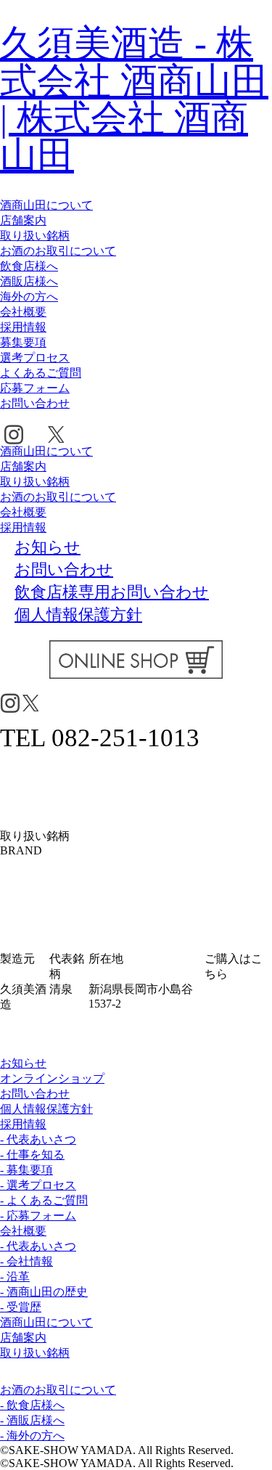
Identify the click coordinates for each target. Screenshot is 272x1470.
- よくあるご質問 (44, 1200)
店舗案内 (23, 220)
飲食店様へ (29, 266)
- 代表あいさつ (38, 1139)
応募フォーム (35, 388)
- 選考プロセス (38, 1185)
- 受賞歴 (20, 1307)
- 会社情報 (26, 1261)
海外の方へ (29, 296)
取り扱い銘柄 (35, 235)
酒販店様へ (29, 281)
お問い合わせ (35, 403)
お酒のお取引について (58, 251)
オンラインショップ (52, 1078)
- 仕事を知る (32, 1154)
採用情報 (23, 327)
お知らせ (23, 1063)
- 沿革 (15, 1276)
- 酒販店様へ (32, 1420)
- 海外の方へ (32, 1435)
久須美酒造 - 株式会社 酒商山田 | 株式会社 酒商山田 (134, 99)
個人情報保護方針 (46, 1109)
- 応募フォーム (38, 1215)
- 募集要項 (26, 1170)
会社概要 (23, 312)
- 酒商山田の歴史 (44, 1292)
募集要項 (23, 342)
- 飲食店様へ (32, 1405)
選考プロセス (35, 357)
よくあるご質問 (40, 373)
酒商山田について (46, 205)
